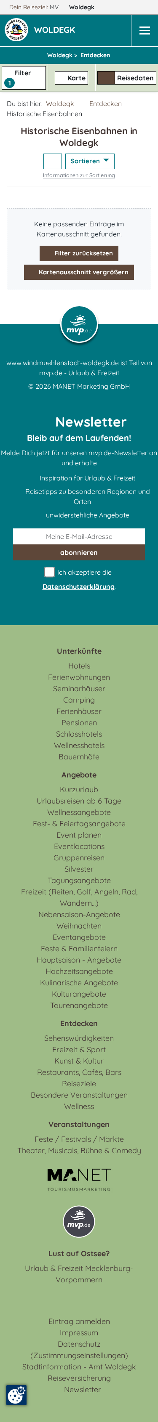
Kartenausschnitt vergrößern (83, 272)
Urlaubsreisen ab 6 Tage (79, 801)
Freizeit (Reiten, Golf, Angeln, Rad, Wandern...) (79, 897)
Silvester (79, 869)
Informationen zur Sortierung (79, 175)
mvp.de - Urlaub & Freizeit (79, 373)
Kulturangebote (79, 994)
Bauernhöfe (79, 756)
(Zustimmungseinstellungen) (79, 1355)
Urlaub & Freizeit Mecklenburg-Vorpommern (79, 1273)
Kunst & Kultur (79, 1061)
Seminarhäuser (79, 688)
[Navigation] (144, 30)
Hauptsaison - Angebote (79, 960)
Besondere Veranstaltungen (79, 1095)
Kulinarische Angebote (79, 982)
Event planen (79, 835)
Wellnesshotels (79, 745)
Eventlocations (79, 846)
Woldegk (82, 7)
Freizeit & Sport (79, 1049)
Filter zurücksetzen (83, 253)
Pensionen (79, 722)
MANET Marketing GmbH (91, 386)
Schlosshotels (79, 734)
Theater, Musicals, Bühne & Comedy (79, 1150)
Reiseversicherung (79, 1378)
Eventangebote (79, 937)
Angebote (79, 775)
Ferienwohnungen (79, 677)
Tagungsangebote (79, 880)
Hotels (79, 666)
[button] (56, 31)
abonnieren (79, 552)
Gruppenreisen (79, 857)
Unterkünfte (79, 651)
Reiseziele (79, 1083)
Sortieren (86, 161)
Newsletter (82, 1389)
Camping (79, 700)
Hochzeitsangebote (79, 971)
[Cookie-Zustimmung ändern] (16, 1395)
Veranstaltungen (79, 1124)
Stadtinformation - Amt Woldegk (79, 1367)
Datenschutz (79, 1344)
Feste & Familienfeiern (79, 948)
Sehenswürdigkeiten (79, 1038)
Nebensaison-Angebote (79, 914)
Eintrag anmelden (79, 1321)
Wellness (79, 1106)
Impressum (79, 1332)
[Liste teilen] (52, 161)
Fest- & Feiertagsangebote (79, 823)
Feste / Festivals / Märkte (79, 1139)
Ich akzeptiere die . (79, 579)
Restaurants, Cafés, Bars (79, 1072)
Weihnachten (79, 926)
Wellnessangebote (79, 812)
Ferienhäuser (79, 711)
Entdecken (105, 103)
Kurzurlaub (79, 789)
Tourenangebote (79, 1005)
